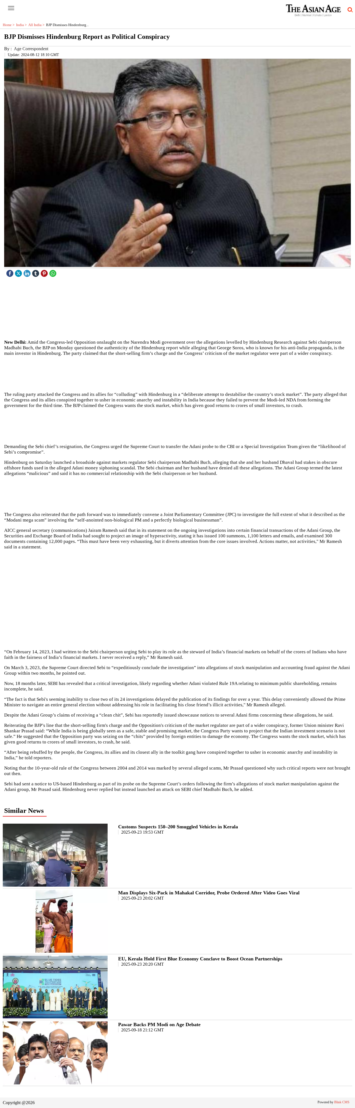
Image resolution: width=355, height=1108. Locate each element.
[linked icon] (28, 272)
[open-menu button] (11, 8)
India (22, 25)
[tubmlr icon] (36, 272)
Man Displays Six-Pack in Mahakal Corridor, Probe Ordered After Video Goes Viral (209, 892)
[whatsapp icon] (53, 272)
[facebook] (10, 272)
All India (37, 25)
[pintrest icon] (45, 272)
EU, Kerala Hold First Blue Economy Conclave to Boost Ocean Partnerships (200, 959)
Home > (9, 25)
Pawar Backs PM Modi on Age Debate (159, 1024)
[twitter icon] (19, 272)
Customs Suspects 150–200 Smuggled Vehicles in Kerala (178, 826)
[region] (177, 373)
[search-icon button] (349, 10)
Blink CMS (341, 1102)
